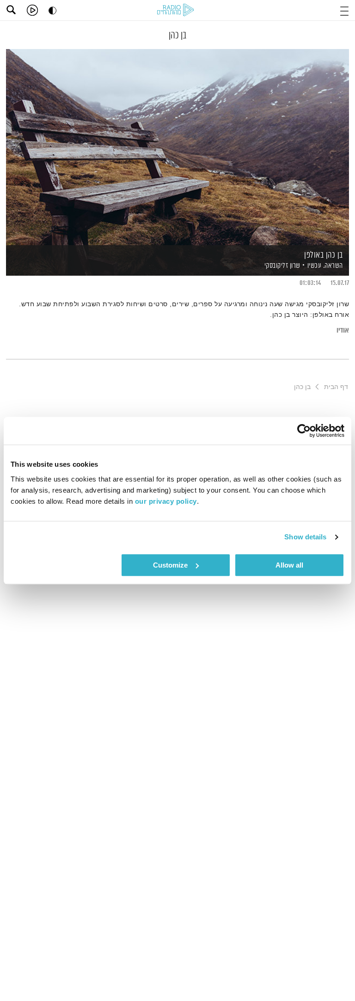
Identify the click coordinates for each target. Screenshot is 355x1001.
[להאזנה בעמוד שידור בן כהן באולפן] (177, 146)
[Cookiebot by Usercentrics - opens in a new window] (303, 431)
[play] (32, 10)
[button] (344, 9)
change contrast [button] (52, 10)
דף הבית (336, 386)
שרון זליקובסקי (281, 266)
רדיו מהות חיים (177, 11)
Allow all (289, 565)
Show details (305, 537)
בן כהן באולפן (323, 255)
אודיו (343, 330)
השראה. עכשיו (325, 266)
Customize (170, 565)
